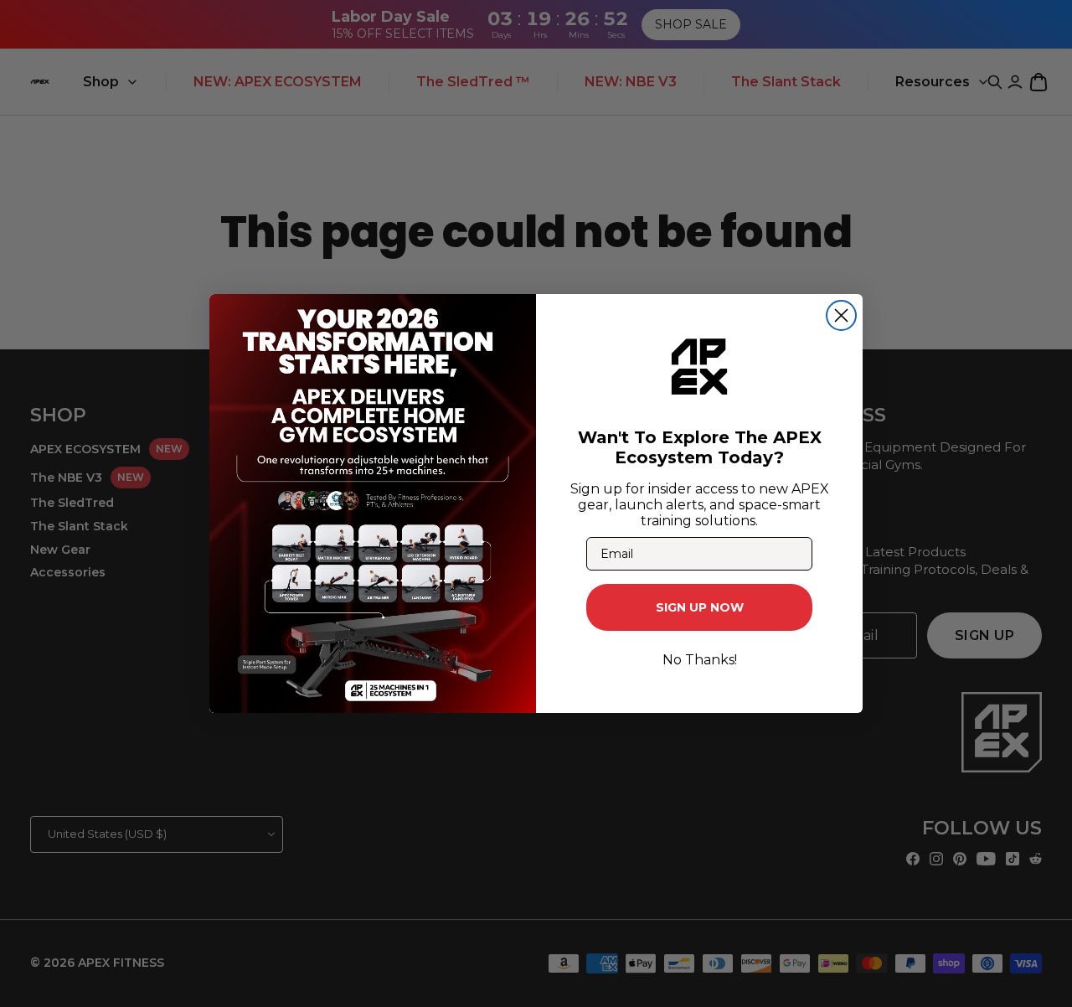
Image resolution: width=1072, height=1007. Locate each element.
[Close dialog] (841, 315)
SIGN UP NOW (700, 607)
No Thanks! (699, 660)
